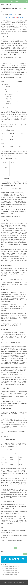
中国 (7, 4)
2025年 (14, 4)
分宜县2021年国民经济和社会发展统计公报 (10, 572)
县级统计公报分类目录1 (15, 9)
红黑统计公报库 (14, 1)
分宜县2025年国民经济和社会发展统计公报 (10, 566)
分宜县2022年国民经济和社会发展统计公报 (10, 570)
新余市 (10, 14)
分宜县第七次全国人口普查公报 (9, 574)
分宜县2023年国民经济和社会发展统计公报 (13, 8)
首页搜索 (2, 4)
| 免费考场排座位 (21, 582)
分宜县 (15, 547)
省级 (10, 4)
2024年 (18, 4)
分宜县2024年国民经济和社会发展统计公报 (10, 568)
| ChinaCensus (15, 582)
